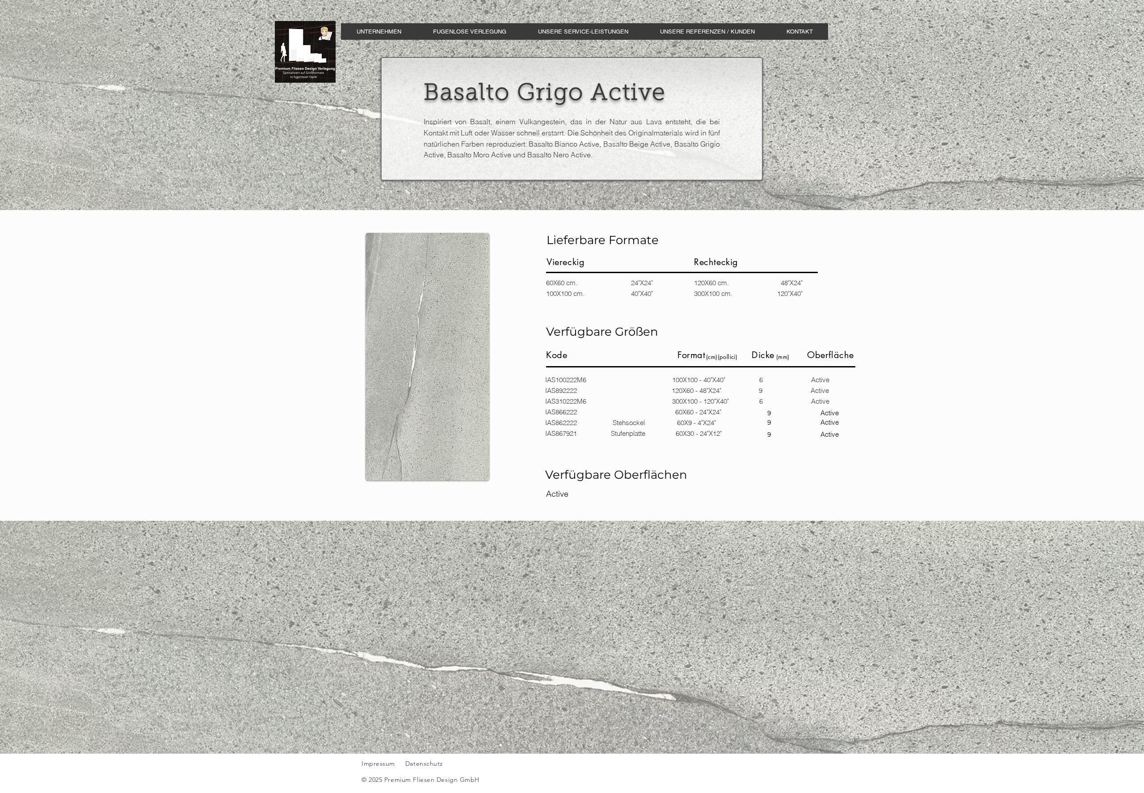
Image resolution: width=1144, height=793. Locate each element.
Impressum (378, 763)
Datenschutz (425, 763)
